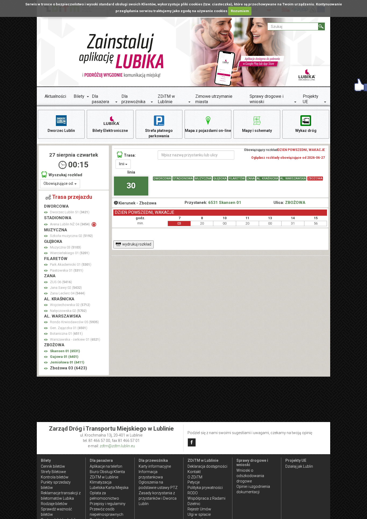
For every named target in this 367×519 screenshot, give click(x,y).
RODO (193, 493)
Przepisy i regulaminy (107, 504)
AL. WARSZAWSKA (293, 178)
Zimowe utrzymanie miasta (213, 99)
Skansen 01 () (65, 351)
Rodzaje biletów (54, 504)
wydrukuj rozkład (136, 244)
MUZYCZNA (203, 178)
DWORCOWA (162, 178)
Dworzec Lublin (61, 130)
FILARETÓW (237, 178)
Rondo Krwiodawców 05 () (74, 322)
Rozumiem (240, 11)
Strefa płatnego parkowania (159, 133)
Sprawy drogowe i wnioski (266, 99)
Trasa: (130, 155)
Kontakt (194, 472)
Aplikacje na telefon (106, 466)
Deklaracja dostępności (207, 466)
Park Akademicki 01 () (70, 264)
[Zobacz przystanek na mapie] (46, 212)
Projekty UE (310, 99)
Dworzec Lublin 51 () (69, 212)
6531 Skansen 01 (224, 202)
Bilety (79, 96)
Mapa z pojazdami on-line (208, 130)
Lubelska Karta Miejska (109, 487)
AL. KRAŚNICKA (267, 178)
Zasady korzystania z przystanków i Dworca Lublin (158, 498)
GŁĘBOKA (219, 178)
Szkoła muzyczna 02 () (71, 236)
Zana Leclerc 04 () (67, 293)
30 (131, 185)
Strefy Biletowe (53, 472)
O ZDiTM (195, 477)
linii (122, 164)
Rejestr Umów (199, 509)
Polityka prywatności (205, 487)
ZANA (251, 178)
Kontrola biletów (55, 477)
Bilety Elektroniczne (110, 130)
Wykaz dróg (305, 130)
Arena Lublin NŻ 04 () (70, 224)
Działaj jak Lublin (299, 466)
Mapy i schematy (257, 130)
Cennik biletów (53, 466)
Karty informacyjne (155, 466)
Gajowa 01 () (64, 357)
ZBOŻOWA (315, 178)
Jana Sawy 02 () (66, 288)
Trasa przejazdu (72, 197)
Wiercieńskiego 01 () (69, 253)
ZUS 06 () (61, 282)
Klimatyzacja (100, 482)
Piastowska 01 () (66, 270)
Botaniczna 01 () (66, 333)
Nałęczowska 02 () (68, 311)
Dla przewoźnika (133, 99)
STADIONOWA (183, 178)
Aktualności (55, 96)
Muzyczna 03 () (65, 247)
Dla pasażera (100, 99)
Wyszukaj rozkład (65, 174)
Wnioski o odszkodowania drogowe (250, 475)
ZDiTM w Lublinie (166, 99)
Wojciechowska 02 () (70, 305)
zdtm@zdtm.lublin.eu (117, 446)
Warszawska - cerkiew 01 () (75, 339)
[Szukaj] (321, 26)
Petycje (194, 482)
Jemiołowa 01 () (67, 362)
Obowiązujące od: (59, 183)
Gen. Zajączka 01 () (68, 328)
